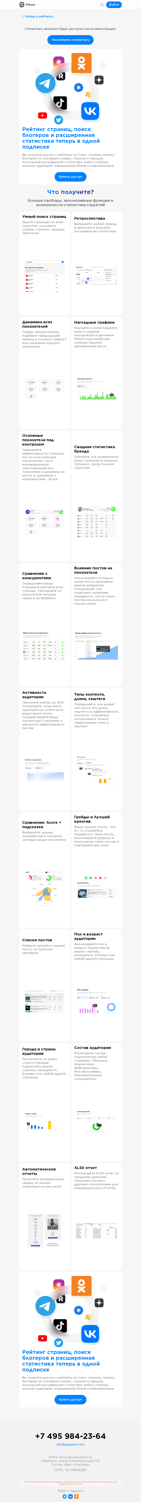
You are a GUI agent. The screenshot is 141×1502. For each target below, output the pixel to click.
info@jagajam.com (71, 1444)
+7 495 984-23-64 (70, 1436)
